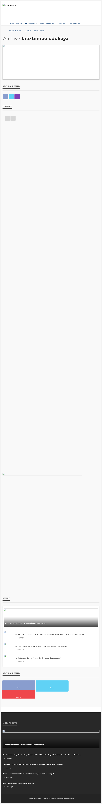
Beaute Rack (31, 24)
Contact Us (38, 31)
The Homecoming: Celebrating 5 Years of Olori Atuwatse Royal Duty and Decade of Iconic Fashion (49, 634)
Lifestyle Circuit (46, 24)
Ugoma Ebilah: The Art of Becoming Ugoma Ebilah (25, 623)
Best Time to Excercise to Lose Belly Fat (19, 783)
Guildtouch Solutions (67, 798)
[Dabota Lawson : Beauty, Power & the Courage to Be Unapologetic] (8, 659)
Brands (62, 24)
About (28, 31)
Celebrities (75, 24)
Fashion (19, 24)
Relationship (15, 31)
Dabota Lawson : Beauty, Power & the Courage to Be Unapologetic (37, 658)
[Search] (97, 21)
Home (11, 24)
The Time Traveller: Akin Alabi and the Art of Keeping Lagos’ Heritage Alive (40, 646)
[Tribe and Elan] (10, 6)
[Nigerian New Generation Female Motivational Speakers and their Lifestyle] (51, 62)
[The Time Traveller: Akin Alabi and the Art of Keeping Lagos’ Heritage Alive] (8, 647)
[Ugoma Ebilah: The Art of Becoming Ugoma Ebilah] (51, 618)
